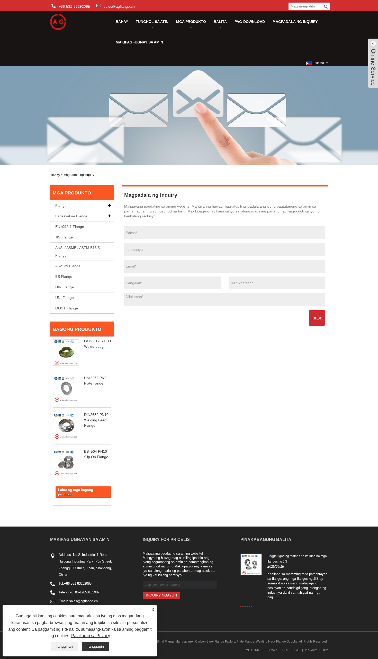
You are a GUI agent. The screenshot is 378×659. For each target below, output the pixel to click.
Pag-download (250, 22)
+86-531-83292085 (78, 583)
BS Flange (63, 276)
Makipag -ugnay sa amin (139, 42)
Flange (61, 205)
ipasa (316, 317)
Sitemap (271, 650)
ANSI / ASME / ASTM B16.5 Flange (77, 251)
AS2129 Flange (67, 266)
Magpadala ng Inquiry (295, 22)
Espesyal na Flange (71, 216)
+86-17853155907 (86, 592)
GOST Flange (66, 308)
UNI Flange (64, 298)
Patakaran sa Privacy (90, 636)
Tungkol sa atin (152, 22)
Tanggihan (64, 646)
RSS (285, 650)
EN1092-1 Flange (69, 227)
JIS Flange (64, 237)
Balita (220, 22)
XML (296, 650)
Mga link (252, 650)
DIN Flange (64, 287)
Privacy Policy (316, 650)
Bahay (122, 22)
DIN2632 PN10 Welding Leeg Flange (96, 420)
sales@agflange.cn (119, 6)
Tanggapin (95, 646)
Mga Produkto (191, 22)
